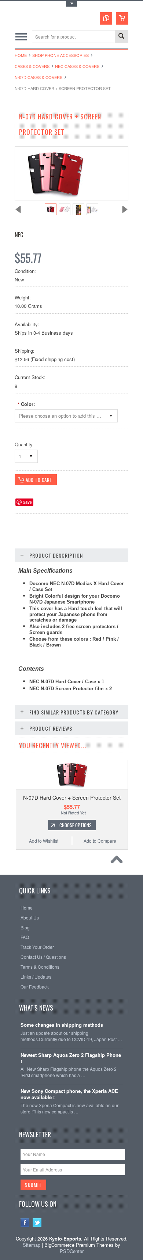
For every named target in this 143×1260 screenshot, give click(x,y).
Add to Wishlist (43, 841)
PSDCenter (72, 1251)
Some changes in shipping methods (62, 1025)
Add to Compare (100, 841)
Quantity (24, 444)
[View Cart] (122, 18)
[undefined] (55, 198)
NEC (19, 234)
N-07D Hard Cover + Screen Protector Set (72, 797)
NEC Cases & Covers (77, 66)
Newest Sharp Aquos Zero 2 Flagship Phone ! (71, 1058)
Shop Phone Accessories (60, 55)
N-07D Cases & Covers (38, 77)
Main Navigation (21, 36)
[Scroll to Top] (118, 861)
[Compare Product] (106, 18)
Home (21, 55)
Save (27, 502)
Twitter (37, 1222)
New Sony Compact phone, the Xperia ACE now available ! (69, 1094)
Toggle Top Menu (71, 4)
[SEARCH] (121, 36)
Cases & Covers (32, 66)
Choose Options (75, 825)
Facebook (25, 1222)
